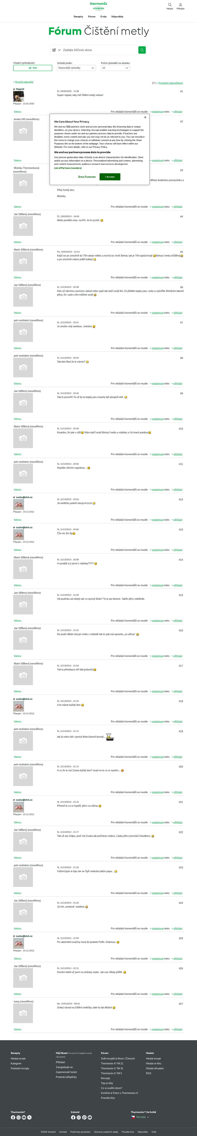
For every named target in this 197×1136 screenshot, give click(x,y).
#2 (181, 121)
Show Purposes (87, 176)
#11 (181, 464)
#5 (181, 252)
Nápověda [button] (117, 16)
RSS (148, 1073)
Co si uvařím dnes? (111, 1088)
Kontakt (63, 1132)
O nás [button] (103, 16)
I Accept (110, 176)
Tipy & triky (107, 1083)
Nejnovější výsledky (69, 68)
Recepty (15, 1053)
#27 (181, 1004)
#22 (181, 832)
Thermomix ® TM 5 (111, 1073)
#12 (181, 499)
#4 (181, 216)
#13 (181, 529)
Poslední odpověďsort (171, 83)
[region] (100, 149)
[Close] (145, 117)
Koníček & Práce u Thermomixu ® (119, 1093)
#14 (181, 559)
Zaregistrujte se (64, 1067)
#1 (181, 91)
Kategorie (16, 1063)
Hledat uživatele (155, 1068)
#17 (181, 666)
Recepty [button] (78, 16)
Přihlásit (60, 1062)
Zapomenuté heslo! (66, 1072)
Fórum (104, 1053)
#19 (181, 731)
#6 (181, 287)
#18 (181, 701)
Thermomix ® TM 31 (112, 1068)
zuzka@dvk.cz (24, 497)
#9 (181, 393)
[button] (170, 6)
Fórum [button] (91, 16)
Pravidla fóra (108, 1098)
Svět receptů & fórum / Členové (118, 1058)
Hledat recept (18, 1058)
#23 (181, 867)
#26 (181, 968)
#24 (181, 903)
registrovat (157, 111)
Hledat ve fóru (153, 1063)
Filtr (35, 67)
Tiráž (153, 1132)
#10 (181, 428)
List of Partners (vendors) (68, 168)
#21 (181, 802)
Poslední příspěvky (66, 1077)
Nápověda (143, 1132)
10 (103, 68)
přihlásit (178, 111)
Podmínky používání (80, 1132)
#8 (181, 358)
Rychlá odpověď (24, 82)
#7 (181, 322)
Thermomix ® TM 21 (112, 1063)
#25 (181, 938)
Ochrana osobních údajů (106, 1132)
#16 (181, 630)
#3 (181, 170)
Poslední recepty (20, 1068)
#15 (181, 595)
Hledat (150, 1053)
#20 (181, 766)
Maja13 (20, 89)
